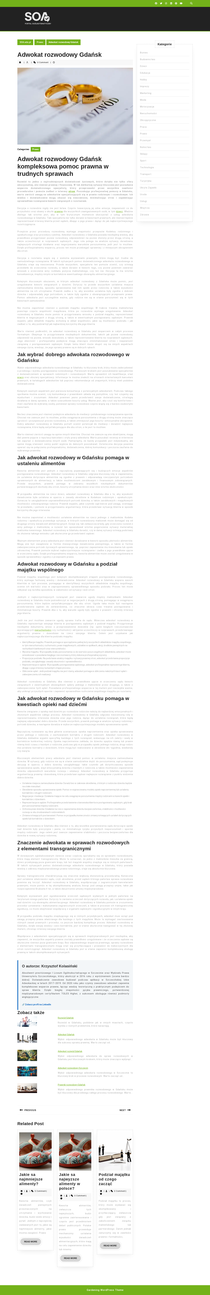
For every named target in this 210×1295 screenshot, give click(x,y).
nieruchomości (43, 630)
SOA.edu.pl (25, 42)
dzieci (119, 211)
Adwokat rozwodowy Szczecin (73, 1068)
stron (72, 191)
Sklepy (143, 154)
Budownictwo (147, 59)
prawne (59, 211)
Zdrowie (144, 214)
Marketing (145, 93)
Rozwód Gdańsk (66, 1018)
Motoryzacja (147, 106)
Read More (32, 1242)
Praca (143, 127)
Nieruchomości (148, 113)
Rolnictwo (145, 147)
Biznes (144, 52)
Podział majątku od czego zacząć (114, 1179)
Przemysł (145, 140)
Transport (145, 174)
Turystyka (145, 181)
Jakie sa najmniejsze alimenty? (31, 1179)
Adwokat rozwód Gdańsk (70, 1051)
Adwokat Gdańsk (66, 1034)
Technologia (147, 167)
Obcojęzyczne (148, 120)
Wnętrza (145, 208)
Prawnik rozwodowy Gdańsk (71, 1085)
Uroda (143, 194)
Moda (143, 100)
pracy (20, 377)
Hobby (143, 79)
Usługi (143, 201)
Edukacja (145, 73)
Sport (143, 160)
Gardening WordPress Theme (105, 1290)
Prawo (40, 42)
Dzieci (143, 66)
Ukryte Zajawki (148, 187)
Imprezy (144, 86)
